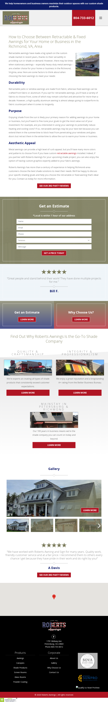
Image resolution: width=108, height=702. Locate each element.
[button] (54, 596)
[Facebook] (54, 637)
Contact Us (54, 672)
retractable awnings (67, 153)
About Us (54, 658)
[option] (18, 525)
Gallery (54, 663)
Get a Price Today (54, 253)
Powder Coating (20, 682)
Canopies (20, 663)
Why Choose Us (54, 667)
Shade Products (20, 667)
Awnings (20, 658)
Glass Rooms (20, 677)
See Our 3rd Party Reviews (54, 185)
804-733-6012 (83, 18)
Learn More (28, 392)
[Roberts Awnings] (16, 17)
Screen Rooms (20, 672)
